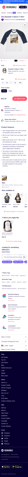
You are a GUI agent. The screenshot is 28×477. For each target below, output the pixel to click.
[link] (7, 262)
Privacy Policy (14, 454)
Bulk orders (4, 375)
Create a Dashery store (8, 401)
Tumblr (6, 441)
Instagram (7, 433)
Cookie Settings (6, 426)
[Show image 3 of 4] (4, 60)
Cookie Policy (4, 459)
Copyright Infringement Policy (10, 341)
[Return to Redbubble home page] (9, 7)
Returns (3, 410)
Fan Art (3, 360)
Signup (3, 373)
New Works (4, 362)
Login (3, 370)
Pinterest (6, 443)
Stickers (19, 13)
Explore (3, 13)
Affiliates (3, 390)
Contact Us (4, 423)
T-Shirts (4, 273)
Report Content (5, 337)
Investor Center (5, 385)
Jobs (2, 395)
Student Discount (6, 368)
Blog (2, 365)
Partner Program (6, 388)
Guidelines (4, 415)
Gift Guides (4, 357)
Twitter (6, 438)
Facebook (7, 435)
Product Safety (5, 418)
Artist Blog (4, 398)
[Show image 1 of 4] (1, 60)
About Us (4, 382)
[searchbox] (14, 257)
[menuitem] (3, 13)
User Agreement (5, 454)
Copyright (4, 421)
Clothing (11, 13)
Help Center (4, 413)
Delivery (3, 408)
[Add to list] (25, 25)
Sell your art (4, 393)
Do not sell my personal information (10, 456)
